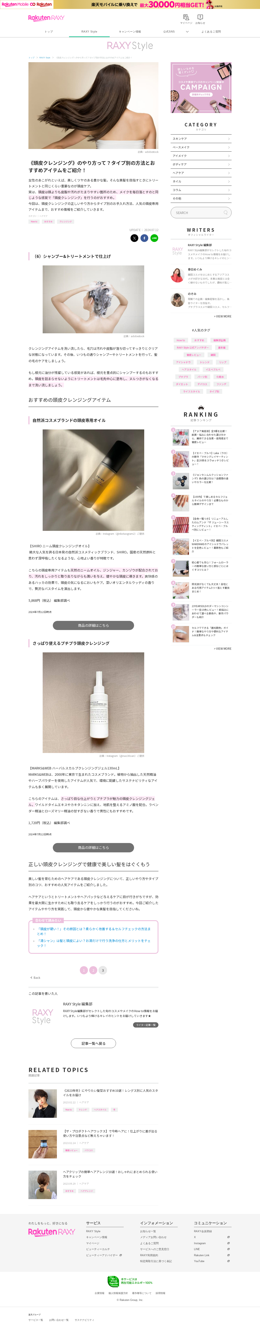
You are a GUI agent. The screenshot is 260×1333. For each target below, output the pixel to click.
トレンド (83, 1109)
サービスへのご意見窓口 (154, 1249)
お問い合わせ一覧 (59, 1320)
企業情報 (99, 1293)
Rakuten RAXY (46, 18)
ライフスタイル (191, 391)
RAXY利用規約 (149, 1255)
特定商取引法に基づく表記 (156, 1261)
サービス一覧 (35, 1320)
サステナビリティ (84, 1320)
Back (35, 978)
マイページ (92, 1243)
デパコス (202, 384)
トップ (48, 31)
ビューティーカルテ (98, 1249)
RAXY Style (89, 31)
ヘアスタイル (100, 1109)
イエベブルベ (213, 369)
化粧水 (220, 376)
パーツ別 (202, 376)
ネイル (177, 181)
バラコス (89, 1150)
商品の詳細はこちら (93, 625)
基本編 (221, 347)
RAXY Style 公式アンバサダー (193, 347)
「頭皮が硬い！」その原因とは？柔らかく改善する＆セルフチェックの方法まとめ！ (94, 931)
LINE (197, 1249)
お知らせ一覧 (148, 1231)
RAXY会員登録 (203, 1231)
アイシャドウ (183, 362)
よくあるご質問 (211, 31)
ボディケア (180, 164)
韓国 (213, 354)
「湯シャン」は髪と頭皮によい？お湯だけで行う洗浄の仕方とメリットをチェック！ (94, 943)
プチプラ (183, 376)
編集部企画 (219, 340)
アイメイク (180, 156)
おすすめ (48, 221)
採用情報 (160, 1293)
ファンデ (221, 384)
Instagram (200, 1243)
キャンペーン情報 (130, 31)
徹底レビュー (71, 1150)
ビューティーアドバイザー (102, 1255)
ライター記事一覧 (146, 1025)
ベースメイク (181, 147)
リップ (222, 362)
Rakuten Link (201, 1255)
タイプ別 (214, 391)
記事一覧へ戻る (93, 1043)
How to (34, 221)
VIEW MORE (223, 316)
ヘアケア (43, 215)
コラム (177, 190)
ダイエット (182, 384)
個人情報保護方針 (118, 1293)
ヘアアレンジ (87, 1190)
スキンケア (180, 139)
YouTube (199, 1261)
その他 (177, 198)
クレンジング (66, 221)
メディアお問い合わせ (153, 1237)
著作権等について (142, 1293)
